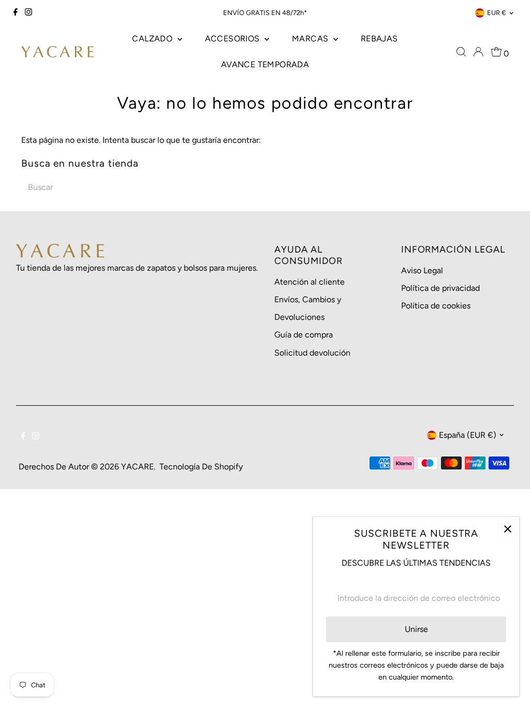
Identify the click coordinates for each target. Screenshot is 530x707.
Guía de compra (303, 335)
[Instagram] (28, 13)
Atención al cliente (309, 282)
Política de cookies (435, 306)
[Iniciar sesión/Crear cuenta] (478, 51)
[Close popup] (507, 529)
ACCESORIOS (233, 38)
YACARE (137, 467)
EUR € (496, 13)
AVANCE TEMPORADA (265, 64)
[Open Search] (461, 51)
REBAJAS (379, 38)
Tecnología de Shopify (201, 467)
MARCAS (311, 38)
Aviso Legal (422, 270)
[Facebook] (15, 13)
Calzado (153, 38)
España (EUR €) (467, 435)
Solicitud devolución (312, 353)
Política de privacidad (440, 288)
